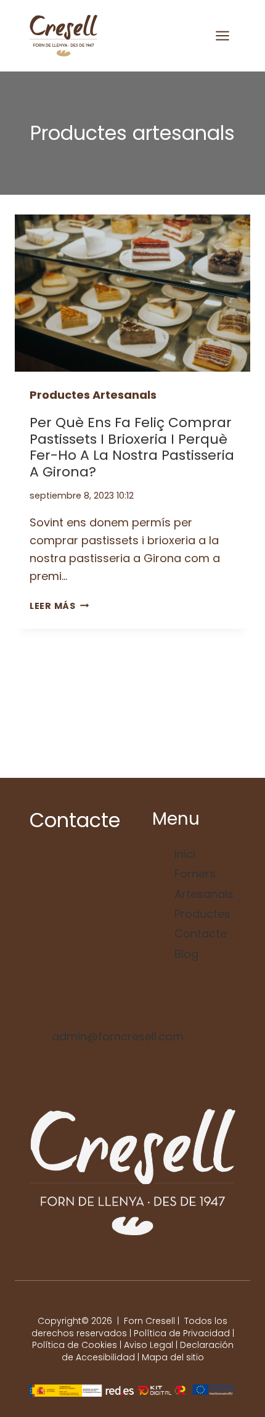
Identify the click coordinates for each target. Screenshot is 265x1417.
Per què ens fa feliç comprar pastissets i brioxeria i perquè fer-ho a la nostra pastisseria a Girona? (132, 447)
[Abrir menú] (222, 35)
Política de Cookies (74, 1345)
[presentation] (132, 293)
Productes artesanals (93, 394)
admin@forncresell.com (118, 1036)
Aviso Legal (148, 1345)
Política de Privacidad (182, 1333)
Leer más (59, 606)
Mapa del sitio (173, 1357)
